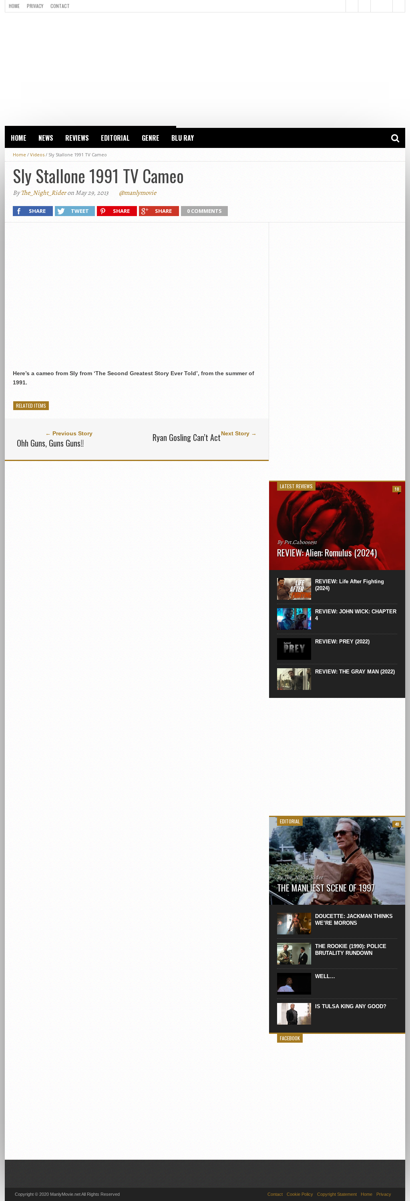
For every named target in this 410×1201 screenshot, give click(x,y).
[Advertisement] (205, 68)
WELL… (325, 976)
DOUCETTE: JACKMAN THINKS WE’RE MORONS (354, 919)
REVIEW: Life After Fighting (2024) (349, 584)
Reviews (77, 138)
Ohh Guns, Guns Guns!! (50, 443)
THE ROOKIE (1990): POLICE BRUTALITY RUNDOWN (350, 949)
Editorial (115, 138)
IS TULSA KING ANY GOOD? (350, 1006)
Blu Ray (182, 138)
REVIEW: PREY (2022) (342, 642)
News (45, 138)
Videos (37, 155)
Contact (60, 5)
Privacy (35, 5)
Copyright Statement (337, 1194)
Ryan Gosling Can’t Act (187, 437)
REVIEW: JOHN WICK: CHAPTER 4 (355, 615)
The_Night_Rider (43, 192)
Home (14, 5)
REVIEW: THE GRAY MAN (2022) (355, 672)
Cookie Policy (300, 1194)
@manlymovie (137, 192)
